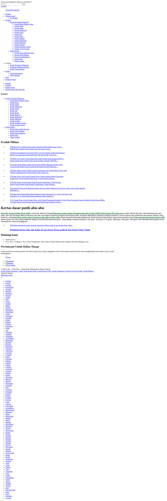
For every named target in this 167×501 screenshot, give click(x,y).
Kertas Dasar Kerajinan (9, 271)
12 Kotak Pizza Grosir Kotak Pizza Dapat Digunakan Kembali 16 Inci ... (36, 202)
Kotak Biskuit (20, 39)
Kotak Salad (19, 28)
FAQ (7, 77)
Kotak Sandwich (21, 30)
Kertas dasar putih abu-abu (24, 53)
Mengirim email (6, 275)
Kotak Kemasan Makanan (19, 22)
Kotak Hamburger (58, 271)
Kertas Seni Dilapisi (22, 55)
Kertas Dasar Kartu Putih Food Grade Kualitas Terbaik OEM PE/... (34, 161)
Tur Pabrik (14, 18)
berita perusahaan (16, 73)
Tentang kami (10, 16)
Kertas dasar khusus (17, 69)
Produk (8, 20)
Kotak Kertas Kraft (44, 271)
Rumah (8, 14)
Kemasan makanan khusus (19, 67)
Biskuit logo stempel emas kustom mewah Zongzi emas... (30, 149)
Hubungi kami (10, 79)
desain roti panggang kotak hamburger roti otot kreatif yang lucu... (33, 155)
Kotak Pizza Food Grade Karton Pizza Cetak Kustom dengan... (32, 179)
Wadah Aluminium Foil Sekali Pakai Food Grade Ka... (29, 173)
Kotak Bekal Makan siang (24, 24)
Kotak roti (18, 34)
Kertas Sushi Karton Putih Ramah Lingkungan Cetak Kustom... (33, 184)
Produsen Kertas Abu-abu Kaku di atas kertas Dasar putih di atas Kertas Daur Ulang (50, 230)
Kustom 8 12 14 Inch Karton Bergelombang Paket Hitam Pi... (32, 196)
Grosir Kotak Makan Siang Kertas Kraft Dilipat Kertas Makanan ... (34, 167)
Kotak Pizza (19, 26)
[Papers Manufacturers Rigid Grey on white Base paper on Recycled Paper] (41, 225)
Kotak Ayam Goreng (22, 49)
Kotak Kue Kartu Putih (74, 271)
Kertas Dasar (14, 51)
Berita (7, 71)
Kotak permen (20, 45)
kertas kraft (18, 59)
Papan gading (19, 61)
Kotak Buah (19, 37)
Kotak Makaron (20, 43)
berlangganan (6, 253)
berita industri (15, 75)
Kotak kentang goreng (23, 47)
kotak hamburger (21, 41)
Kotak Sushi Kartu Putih (27, 271)
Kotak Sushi (19, 32)
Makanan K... (15, 190)
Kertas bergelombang (22, 57)
